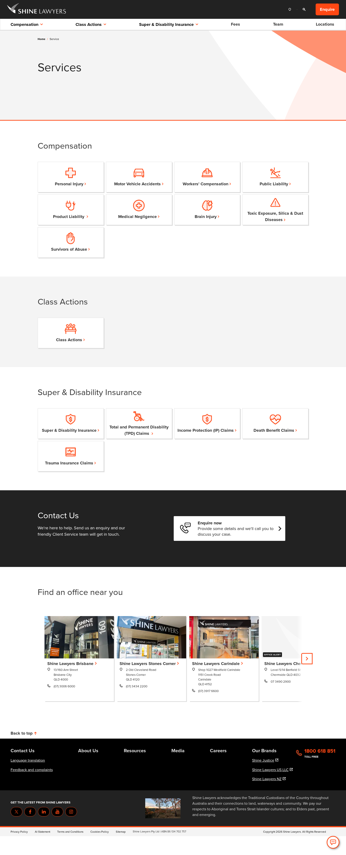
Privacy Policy (19, 832)
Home (41, 39)
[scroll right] (307, 658)
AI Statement (42, 832)
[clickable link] (36, 9)
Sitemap (121, 832)
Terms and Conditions (70, 832)
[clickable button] (291, 9)
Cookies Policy (99, 832)
